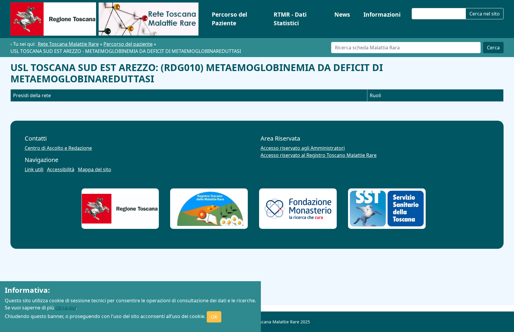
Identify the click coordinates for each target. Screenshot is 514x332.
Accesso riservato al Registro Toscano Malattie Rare (319, 155)
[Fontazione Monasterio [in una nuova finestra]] (298, 208)
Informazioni (382, 14)
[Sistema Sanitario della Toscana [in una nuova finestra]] (387, 208)
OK (214, 317)
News (342, 14)
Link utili (34, 169)
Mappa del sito (94, 169)
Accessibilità (60, 169)
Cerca (493, 47)
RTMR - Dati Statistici (290, 18)
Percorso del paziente (128, 44)
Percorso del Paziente (229, 18)
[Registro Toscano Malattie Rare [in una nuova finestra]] (209, 208)
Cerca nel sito (484, 13)
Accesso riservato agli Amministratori (303, 148)
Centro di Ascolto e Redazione (58, 148)
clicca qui (65, 307)
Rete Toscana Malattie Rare (68, 44)
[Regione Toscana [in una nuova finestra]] (120, 209)
